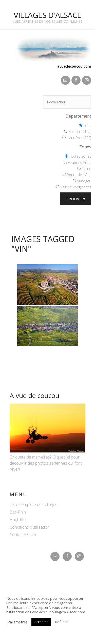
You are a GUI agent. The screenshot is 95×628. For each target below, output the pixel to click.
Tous (86, 125)
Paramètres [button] (18, 622)
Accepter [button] (41, 621)
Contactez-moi (23, 534)
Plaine (86, 168)
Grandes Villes (79, 162)
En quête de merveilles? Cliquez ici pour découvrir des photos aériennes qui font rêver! (46, 463)
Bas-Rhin (18, 512)
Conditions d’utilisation (30, 527)
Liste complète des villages (33, 504)
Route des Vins (78, 174)
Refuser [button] (61, 621)
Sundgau (83, 181)
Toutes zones (79, 156)
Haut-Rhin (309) (78, 137)
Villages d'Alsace (47, 15)
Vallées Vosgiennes (75, 187)
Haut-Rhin (19, 519)
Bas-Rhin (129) (79, 131)
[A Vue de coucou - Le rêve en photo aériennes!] (47, 451)
